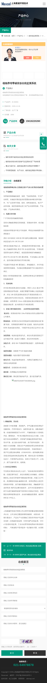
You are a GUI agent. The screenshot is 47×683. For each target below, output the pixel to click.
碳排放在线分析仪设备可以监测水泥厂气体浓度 (23, 161)
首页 (13, 36)
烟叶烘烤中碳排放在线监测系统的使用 (20, 157)
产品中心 (5, 30)
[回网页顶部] (43, 139)
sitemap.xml (30, 678)
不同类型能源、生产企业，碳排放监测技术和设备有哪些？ (25, 170)
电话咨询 (43, 147)
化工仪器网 (13, 678)
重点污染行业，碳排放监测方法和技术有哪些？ (23, 166)
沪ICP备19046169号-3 (23, 675)
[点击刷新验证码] (26, 641)
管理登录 (21, 678)
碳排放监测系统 (34, 36)
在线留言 (17, 181)
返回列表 (10, 550)
